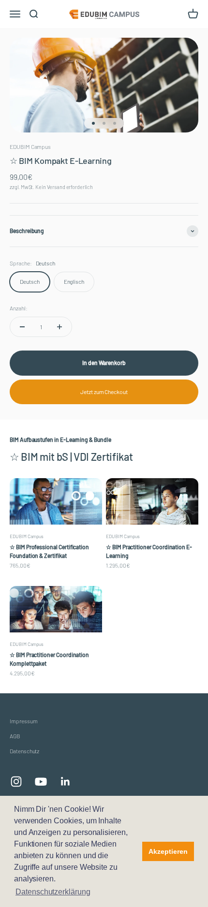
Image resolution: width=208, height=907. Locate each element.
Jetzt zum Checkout (104, 391)
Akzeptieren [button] (168, 851)
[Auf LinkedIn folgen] (65, 781)
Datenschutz (24, 750)
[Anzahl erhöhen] (59, 326)
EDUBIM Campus (30, 146)
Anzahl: (19, 308)
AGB (15, 735)
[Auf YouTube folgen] (40, 781)
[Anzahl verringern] (22, 326)
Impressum (23, 720)
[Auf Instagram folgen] (16, 781)
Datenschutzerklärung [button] (52, 892)
